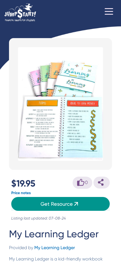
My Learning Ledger (54, 247)
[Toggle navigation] (108, 12)
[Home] (20, 12)
